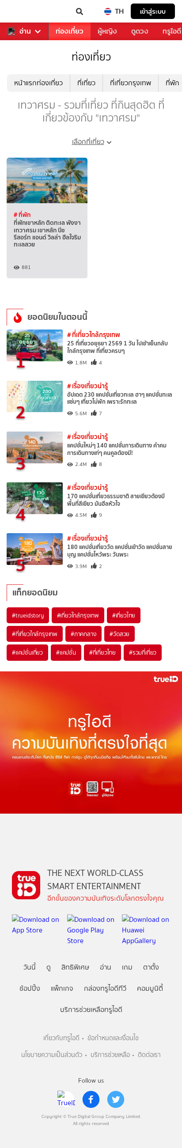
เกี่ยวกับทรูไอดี (61, 1038)
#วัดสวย (119, 633)
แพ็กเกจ (62, 988)
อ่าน (25, 31)
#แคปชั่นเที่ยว (27, 652)
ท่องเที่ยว (69, 31)
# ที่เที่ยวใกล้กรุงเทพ (93, 335)
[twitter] (116, 1099)
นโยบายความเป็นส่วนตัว (51, 1055)
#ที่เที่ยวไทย (102, 652)
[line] (66, 1099)
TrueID (24, 11)
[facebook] (91, 1099)
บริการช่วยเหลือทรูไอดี (91, 1009)
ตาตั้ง (151, 967)
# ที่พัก (22, 215)
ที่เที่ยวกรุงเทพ (130, 83)
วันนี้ (29, 967)
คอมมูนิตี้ (150, 988)
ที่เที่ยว (86, 83)
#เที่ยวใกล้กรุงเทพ (78, 615)
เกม (127, 967)
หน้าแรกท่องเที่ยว (38, 83)
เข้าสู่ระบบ (153, 11)
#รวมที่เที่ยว (142, 652)
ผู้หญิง (107, 31)
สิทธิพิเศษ (75, 967)
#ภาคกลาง (83, 633)
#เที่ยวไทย (123, 615)
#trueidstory (28, 615)
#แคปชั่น (66, 652)
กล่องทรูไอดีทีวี (105, 988)
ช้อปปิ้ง (29, 988)
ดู (48, 967)
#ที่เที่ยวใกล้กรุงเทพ (34, 633)
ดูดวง (139, 31)
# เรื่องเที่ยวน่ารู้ (87, 386)
